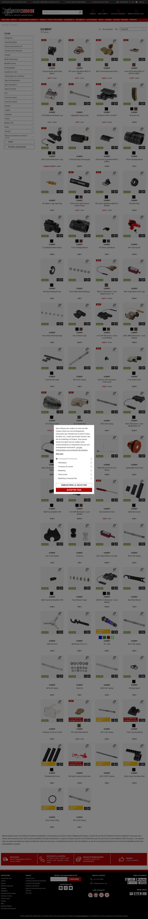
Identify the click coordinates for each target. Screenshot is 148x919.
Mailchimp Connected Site (67, 478)
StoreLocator (62, 474)
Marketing (61, 470)
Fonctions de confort (65, 466)
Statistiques (62, 462)
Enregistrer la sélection (74, 485)
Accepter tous (74, 490)
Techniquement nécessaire (67, 459)
